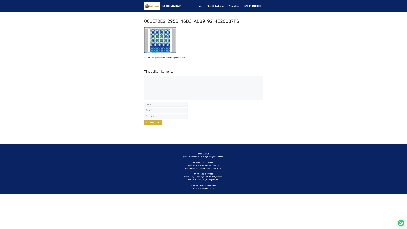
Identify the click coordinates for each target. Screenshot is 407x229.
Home (200, 6)
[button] (401, 223)
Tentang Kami (234, 6)
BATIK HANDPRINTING (252, 6)
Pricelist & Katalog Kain (215, 6)
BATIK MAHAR (171, 6)
